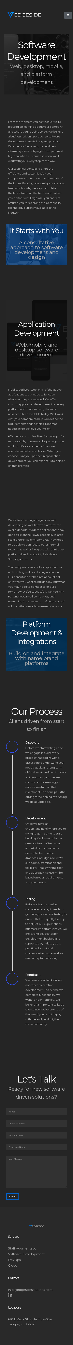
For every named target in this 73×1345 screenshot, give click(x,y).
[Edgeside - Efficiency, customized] (24, 15)
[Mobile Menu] (68, 15)
